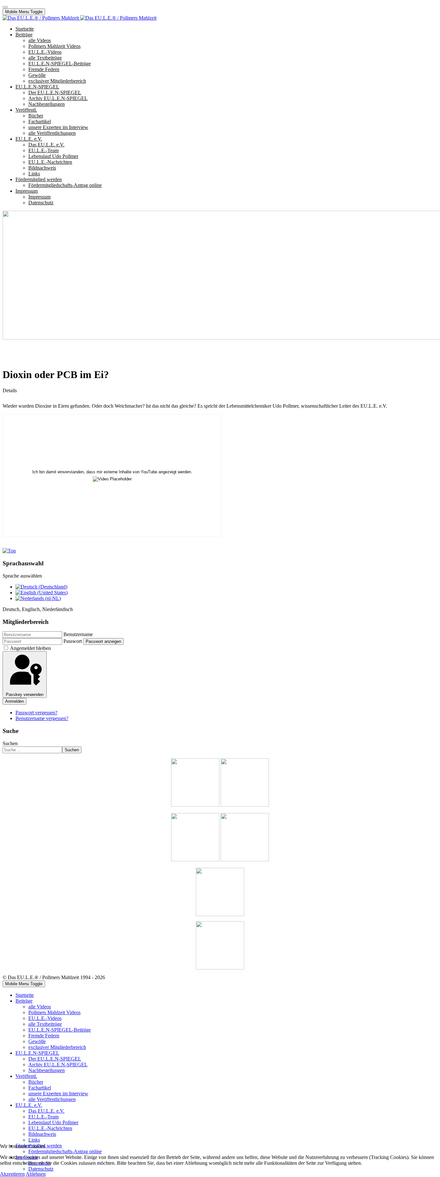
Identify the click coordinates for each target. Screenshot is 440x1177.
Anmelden (14, 701)
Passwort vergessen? (36, 712)
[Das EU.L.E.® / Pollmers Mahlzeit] (80, 18)
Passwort (72, 641)
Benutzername (78, 634)
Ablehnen (36, 1174)
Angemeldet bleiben (30, 648)
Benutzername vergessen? (41, 718)
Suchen (10, 743)
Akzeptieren (12, 1174)
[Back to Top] (5, 7)
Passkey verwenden (24, 694)
